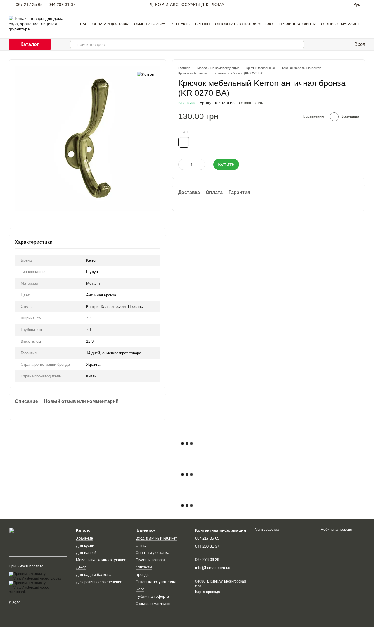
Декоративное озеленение (99, 582)
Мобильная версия (336, 530)
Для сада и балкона (93, 574)
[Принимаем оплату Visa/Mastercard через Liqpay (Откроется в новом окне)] (38, 576)
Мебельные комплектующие (101, 560)
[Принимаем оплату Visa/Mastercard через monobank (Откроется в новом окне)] (38, 587)
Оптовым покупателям (238, 24)
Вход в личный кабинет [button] (156, 538)
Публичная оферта (297, 24)
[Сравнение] (334, 44)
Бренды (202, 24)
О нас (82, 24)
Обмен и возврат (150, 24)
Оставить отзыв (252, 103)
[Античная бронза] (184, 142)
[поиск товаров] (299, 44)
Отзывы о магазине (340, 24)
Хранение (84, 538)
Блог (270, 24)
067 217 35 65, (30, 4)
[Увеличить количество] (201, 164)
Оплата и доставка (110, 24)
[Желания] (346, 44)
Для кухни (85, 545)
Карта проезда (207, 592)
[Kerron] (146, 74)
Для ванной (86, 552)
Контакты (181, 24)
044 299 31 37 (62, 4)
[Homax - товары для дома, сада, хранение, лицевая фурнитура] (38, 542)
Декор (81, 567)
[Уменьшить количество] (183, 164)
